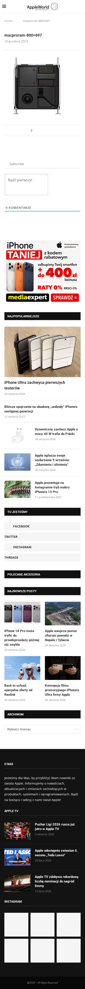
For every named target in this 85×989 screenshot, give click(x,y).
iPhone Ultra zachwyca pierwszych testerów (34, 385)
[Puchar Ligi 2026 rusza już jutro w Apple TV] (17, 831)
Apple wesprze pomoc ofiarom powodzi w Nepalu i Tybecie (61, 635)
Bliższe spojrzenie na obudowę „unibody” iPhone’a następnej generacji (40, 409)
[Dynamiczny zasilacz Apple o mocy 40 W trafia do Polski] (17, 435)
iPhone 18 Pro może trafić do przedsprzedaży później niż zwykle (21, 638)
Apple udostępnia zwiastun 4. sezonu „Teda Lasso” (56, 853)
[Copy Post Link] (45, 130)
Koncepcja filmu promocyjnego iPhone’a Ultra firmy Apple (62, 690)
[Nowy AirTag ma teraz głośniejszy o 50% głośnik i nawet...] (69, 951)
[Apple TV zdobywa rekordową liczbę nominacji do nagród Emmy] (17, 883)
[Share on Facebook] (39, 130)
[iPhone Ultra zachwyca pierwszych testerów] (42, 352)
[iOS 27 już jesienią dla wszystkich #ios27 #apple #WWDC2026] (42, 925)
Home (8, 21)
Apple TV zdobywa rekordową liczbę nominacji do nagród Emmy (56, 881)
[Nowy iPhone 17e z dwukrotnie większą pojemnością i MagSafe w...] (42, 951)
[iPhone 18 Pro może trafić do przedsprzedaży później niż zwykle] (22, 614)
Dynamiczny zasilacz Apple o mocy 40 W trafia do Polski (56, 431)
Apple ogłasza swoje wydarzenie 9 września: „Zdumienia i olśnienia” (52, 460)
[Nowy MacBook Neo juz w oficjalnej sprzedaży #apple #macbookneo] (69, 925)
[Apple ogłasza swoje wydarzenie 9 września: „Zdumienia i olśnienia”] (17, 462)
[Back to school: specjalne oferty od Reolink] (22, 668)
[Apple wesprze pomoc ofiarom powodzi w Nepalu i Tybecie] (63, 614)
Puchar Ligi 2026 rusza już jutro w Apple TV (55, 826)
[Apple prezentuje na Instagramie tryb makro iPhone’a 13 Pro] (17, 489)
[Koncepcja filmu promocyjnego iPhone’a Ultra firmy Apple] (63, 668)
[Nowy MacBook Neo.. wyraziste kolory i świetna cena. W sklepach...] (16, 951)
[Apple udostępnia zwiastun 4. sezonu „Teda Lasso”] (17, 857)
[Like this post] (34, 130)
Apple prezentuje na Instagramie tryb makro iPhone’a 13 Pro (52, 487)
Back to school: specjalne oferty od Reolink (18, 690)
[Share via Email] (51, 130)
